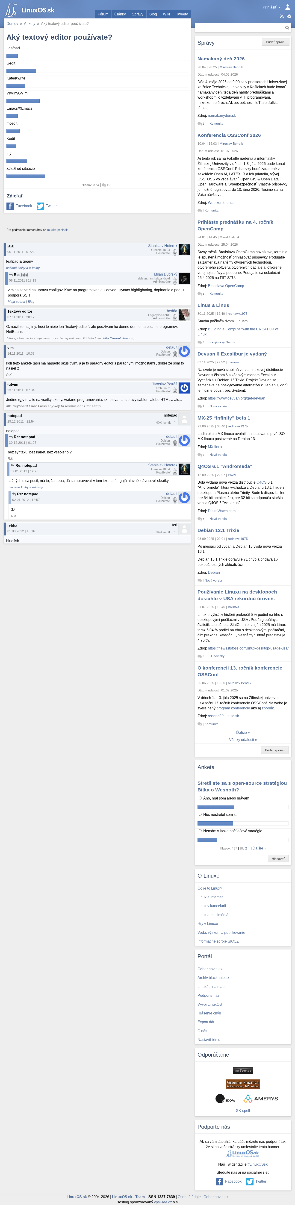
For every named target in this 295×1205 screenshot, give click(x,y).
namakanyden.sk (222, 116)
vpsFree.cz (163, 1202)
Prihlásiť (270, 7)
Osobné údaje (189, 1197)
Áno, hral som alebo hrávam (225, 798)
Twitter (51, 206)
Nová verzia (218, 406)
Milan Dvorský (165, 274)
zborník (268, 708)
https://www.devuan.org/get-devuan (236, 398)
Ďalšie (241, 733)
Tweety (182, 14)
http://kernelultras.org (118, 338)
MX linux (215, 447)
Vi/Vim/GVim (16, 93)
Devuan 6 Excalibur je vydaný (232, 353)
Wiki (166, 14)
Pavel (232, 475)
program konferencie (233, 708)
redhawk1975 (238, 313)
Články (120, 14)
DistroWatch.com (222, 511)
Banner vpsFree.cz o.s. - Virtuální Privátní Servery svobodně (243, 1070)
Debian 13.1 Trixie (218, 530)
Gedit (10, 63)
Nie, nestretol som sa (220, 815)
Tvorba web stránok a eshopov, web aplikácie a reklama (260, 1098)
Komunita (216, 123)
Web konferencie (222, 203)
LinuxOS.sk (30, 9)
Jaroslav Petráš (164, 384)
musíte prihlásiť (57, 230)
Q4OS (262, 482)
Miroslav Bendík (231, 67)
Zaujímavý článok (222, 342)
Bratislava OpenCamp (226, 286)
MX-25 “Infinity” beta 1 (224, 417)
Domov (12, 24)
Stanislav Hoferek (162, 246)
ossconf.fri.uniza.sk (223, 716)
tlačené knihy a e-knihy (23, 268)
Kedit (10, 139)
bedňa (172, 311)
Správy (137, 14)
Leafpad (13, 48)
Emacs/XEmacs (19, 108)
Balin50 (233, 607)
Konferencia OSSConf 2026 (229, 135)
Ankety (29, 24)
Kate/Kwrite (15, 78)
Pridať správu (276, 42)
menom (233, 362)
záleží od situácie (20, 168)
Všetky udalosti (241, 740)
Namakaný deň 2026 (221, 58)
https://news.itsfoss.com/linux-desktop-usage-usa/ (248, 648)
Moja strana (16, 301)
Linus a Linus (213, 305)
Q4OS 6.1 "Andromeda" (225, 466)
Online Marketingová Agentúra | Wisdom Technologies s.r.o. (225, 1098)
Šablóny (289, 16)
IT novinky (216, 656)
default (171, 347)
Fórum (103, 14)
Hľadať (287, 28)
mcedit (11, 123)
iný (8, 154)
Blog (153, 14)
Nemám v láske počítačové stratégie (232, 831)
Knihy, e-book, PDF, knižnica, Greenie (243, 1084)
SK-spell (243, 1111)
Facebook (24, 206)
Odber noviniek (216, 1197)
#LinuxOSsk (258, 1164)
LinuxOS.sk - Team (128, 1197)
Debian (214, 572)
